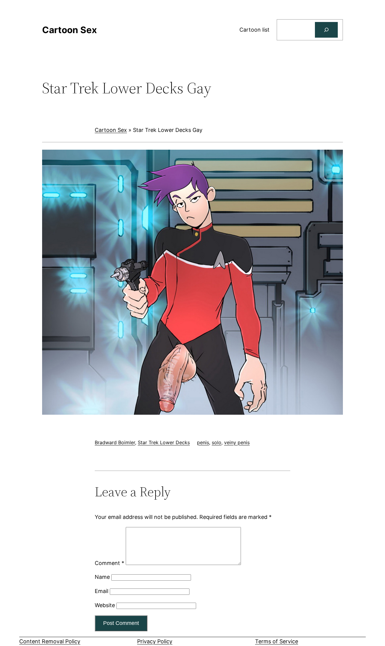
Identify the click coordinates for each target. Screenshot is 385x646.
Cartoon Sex (111, 130)
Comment (109, 563)
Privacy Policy (154, 641)
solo (216, 442)
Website (105, 605)
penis (203, 442)
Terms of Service (276, 641)
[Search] (326, 30)
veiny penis (237, 442)
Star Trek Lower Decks (164, 442)
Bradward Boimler (115, 442)
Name (102, 577)
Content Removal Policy (49, 641)
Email (101, 591)
